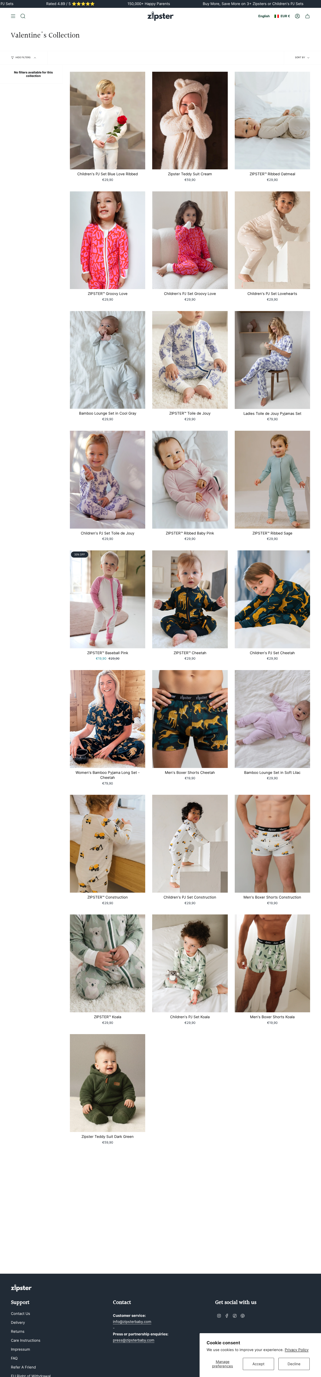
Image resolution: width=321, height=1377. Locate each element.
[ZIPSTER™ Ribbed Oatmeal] (272, 121)
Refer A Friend (23, 1367)
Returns (17, 1331)
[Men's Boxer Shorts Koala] (272, 963)
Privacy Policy (297, 1350)
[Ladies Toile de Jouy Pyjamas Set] (272, 360)
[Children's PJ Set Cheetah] (272, 599)
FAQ (14, 1358)
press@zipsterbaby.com (133, 1340)
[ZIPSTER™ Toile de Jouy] (190, 360)
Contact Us (20, 1313)
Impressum (20, 1349)
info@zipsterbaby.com (132, 1321)
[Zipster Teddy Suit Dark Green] (107, 1083)
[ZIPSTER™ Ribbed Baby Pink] (190, 480)
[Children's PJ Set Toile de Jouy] (107, 480)
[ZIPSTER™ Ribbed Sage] (272, 480)
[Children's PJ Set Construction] (190, 844)
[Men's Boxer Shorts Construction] (272, 844)
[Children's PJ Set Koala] (190, 963)
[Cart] (307, 16)
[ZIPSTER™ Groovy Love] (107, 240)
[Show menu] (13, 16)
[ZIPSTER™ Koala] (107, 963)
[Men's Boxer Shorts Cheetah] (190, 719)
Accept (258, 1364)
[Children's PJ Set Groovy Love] (190, 240)
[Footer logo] (21, 1288)
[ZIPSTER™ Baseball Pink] (107, 599)
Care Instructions (25, 1340)
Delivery (18, 1322)
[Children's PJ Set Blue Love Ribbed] (107, 121)
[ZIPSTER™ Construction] (107, 844)
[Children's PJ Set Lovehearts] (272, 240)
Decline (294, 1364)
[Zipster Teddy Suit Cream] (190, 121)
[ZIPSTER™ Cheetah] (190, 599)
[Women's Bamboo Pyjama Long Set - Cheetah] (107, 719)
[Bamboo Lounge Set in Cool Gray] (107, 360)
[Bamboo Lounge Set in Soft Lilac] (272, 719)
